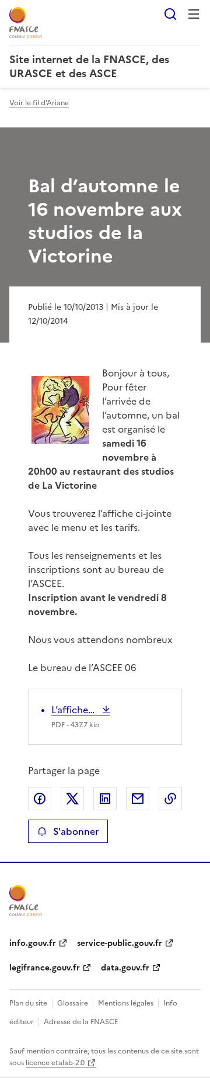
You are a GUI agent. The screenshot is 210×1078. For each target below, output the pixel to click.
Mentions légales (125, 1003)
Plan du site (28, 1003)
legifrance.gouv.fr (44, 968)
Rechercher (170, 14)
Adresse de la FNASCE (81, 1022)
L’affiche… (75, 710)
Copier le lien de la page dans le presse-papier (170, 798)
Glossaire (72, 1003)
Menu (193, 14)
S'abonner (76, 831)
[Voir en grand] (60, 411)
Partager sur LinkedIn (105, 798)
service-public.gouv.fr (119, 943)
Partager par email (137, 798)
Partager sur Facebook (39, 798)
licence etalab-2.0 (55, 1063)
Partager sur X (72, 798)
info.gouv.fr (32, 943)
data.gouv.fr (125, 968)
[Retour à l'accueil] (25, 901)
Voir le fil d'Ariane (39, 103)
